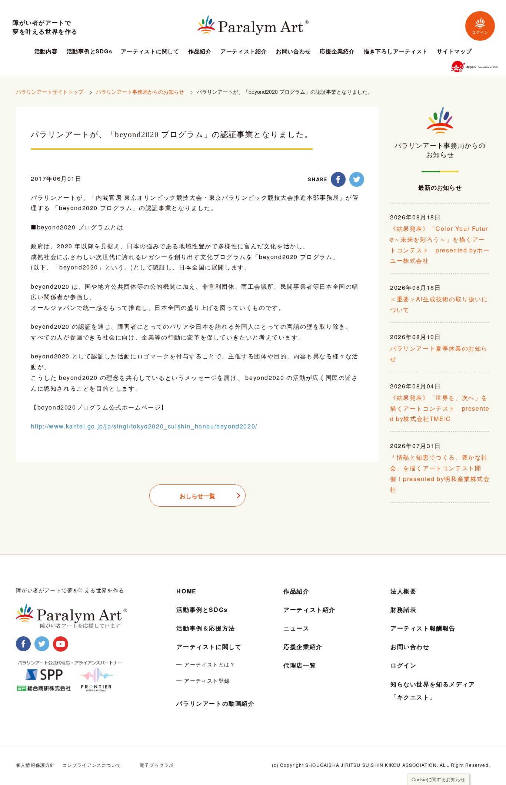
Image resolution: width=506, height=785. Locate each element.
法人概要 (403, 591)
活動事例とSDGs (89, 52)
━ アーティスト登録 (203, 680)
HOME (186, 591)
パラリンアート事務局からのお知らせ (140, 91)
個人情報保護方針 (35, 765)
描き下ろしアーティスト (396, 52)
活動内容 (46, 52)
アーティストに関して (150, 52)
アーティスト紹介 (243, 52)
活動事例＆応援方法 (205, 628)
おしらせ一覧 (197, 495)
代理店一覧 (299, 665)
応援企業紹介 (337, 52)
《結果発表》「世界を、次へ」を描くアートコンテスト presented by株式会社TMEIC (439, 408)
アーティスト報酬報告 (423, 628)
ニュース (296, 628)
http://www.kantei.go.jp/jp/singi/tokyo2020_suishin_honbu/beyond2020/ (144, 426)
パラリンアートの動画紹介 (215, 703)
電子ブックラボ (157, 765)
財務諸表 (403, 609)
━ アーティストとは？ (205, 664)
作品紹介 (200, 52)
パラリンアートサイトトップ (49, 91)
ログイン (480, 32)
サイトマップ (454, 52)
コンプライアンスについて (92, 765)
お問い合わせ (293, 52)
